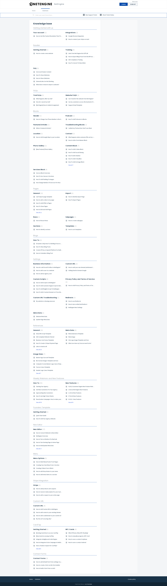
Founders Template (41, 407)
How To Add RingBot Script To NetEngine (47, 289)
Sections (37, 226)
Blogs (35, 235)
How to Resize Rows (42, 220)
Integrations (71, 32)
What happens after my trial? (44, 99)
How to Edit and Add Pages (44, 209)
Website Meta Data (41, 316)
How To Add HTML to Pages (44, 203)
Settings (36, 259)
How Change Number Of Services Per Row (48, 182)
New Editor (37, 424)
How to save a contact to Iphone (77, 539)
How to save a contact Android (77, 542)
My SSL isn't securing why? (43, 519)
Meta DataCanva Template (75, 334)
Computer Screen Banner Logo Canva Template (49, 364)
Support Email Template (75, 105)
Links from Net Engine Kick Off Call (78, 53)
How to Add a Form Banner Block (77, 140)
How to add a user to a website (45, 270)
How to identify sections (43, 229)
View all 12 (39, 212)
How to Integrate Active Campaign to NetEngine (50, 542)
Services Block (40, 169)
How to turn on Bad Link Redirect (77, 304)
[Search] (33, 15)
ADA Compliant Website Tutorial (45, 337)
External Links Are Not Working (45, 81)
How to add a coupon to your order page (48, 495)
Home (33, 11)
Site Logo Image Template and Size (78, 340)
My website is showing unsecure (45, 301)
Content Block (72, 146)
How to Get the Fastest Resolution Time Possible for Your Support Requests (58, 36)
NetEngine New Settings (75, 307)
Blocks (36, 111)
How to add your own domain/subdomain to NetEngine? (84, 267)
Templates (71, 226)
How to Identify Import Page (76, 197)
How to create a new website (44, 53)
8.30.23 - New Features (74, 399)
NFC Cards (71, 529)
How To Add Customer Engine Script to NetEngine (50, 286)
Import (69, 193)
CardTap (37, 525)
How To (37, 240)
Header (37, 116)
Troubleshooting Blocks (76, 125)
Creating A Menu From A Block (44, 468)
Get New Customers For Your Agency (46, 390)
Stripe (36, 485)
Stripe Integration (40, 480)
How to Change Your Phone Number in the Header (50, 119)
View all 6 (70, 402)
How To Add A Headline (75, 159)
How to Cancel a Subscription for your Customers (50, 492)
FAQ (35, 68)
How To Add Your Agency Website (45, 419)
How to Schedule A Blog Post (44, 253)
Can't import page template (44, 197)
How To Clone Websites (43, 75)
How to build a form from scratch (45, 568)
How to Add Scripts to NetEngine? (46, 283)
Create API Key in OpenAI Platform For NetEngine (50, 250)
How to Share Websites (43, 78)
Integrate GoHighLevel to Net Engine (46, 539)
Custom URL (71, 264)
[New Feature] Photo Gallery (44, 149)
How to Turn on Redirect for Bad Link (46, 439)
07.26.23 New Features (74, 396)
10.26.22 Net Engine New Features (78, 390)
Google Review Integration (76, 36)
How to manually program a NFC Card (79, 536)
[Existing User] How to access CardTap (47, 533)
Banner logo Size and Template (45, 357)
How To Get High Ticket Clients (45, 396)
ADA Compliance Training (75, 60)
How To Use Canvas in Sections (45, 176)
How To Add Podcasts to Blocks (77, 119)
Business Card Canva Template (45, 340)
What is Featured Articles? (43, 128)
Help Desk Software (80, 584)
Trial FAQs (38, 95)
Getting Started (40, 50)
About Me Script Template (43, 334)
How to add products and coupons (46, 489)
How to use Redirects (74, 301)
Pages (36, 188)
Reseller (36, 45)
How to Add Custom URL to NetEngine (47, 509)
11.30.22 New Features (74, 393)
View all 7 (70, 165)
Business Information (42, 264)
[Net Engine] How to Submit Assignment (47, 105)
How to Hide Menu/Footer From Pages (47, 462)
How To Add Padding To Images (45, 179)
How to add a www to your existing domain (48, 512)
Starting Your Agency (42, 386)
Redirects (70, 297)
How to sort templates (74, 229)
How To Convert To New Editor (77, 63)
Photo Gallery (39, 146)
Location (37, 134)
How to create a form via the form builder (48, 565)
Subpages (70, 217)
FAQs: (35, 90)
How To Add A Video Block (75, 149)
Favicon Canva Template (43, 367)
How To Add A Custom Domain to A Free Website (50, 292)
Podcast (70, 116)
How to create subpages (75, 220)
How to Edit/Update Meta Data (45, 445)
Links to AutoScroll (41, 346)
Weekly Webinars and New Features (48, 378)
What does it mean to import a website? (47, 84)
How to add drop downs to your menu (47, 471)
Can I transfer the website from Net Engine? (81, 99)
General (37, 193)
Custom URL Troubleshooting (46, 297)
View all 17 (39, 449)
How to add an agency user (44, 273)
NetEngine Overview (42, 436)
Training (70, 50)
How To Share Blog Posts (43, 247)
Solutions (45, 11)
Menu (35, 454)
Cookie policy (132, 579)
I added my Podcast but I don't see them (80, 128)
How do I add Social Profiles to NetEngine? (48, 267)
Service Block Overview (43, 173)
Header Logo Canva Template (44, 370)
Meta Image (71, 337)
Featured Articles (41, 125)
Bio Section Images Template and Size (47, 361)
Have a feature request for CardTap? (46, 545)
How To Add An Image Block (76, 162)
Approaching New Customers (44, 393)
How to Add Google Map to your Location (48, 137)
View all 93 (39, 402)
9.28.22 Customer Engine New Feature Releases (82, 386)
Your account (39, 32)
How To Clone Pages (42, 206)
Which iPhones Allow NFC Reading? (78, 533)
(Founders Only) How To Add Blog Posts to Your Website (52, 243)
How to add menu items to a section (46, 474)
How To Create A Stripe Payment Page (47, 343)
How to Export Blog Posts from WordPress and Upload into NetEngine (88, 56)
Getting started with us (43, 28)
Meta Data (38, 313)
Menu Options (39, 458)
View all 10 (39, 349)
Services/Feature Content (43, 72)
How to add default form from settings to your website (52, 562)
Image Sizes (39, 354)
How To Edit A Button (74, 156)
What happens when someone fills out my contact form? (84, 137)
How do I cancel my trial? (43, 102)
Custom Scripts (40, 279)
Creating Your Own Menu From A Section (47, 465)
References (38, 325)
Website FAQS (72, 95)
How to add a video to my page (45, 200)
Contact (70, 134)
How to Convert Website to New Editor (47, 433)
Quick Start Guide (41, 415)
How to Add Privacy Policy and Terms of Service (82, 285)
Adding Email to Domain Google (77, 270)
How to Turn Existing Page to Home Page (47, 442)
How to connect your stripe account (78, 39)
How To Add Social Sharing (76, 152)
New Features (72, 383)
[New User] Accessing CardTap (45, 536)
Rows (36, 217)
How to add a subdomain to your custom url (48, 515)
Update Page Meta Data (43, 319)
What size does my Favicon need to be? (79, 343)
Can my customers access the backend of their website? (84, 102)
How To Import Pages (74, 200)
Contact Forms (39, 554)
